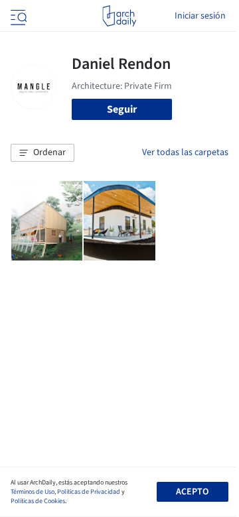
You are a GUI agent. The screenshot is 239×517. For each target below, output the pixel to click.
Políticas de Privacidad (88, 491)
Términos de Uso (32, 491)
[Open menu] (17, 16)
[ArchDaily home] (119, 16)
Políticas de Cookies (38, 501)
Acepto (192, 491)
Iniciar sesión (200, 16)
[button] (42, 153)
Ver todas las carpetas (185, 152)
